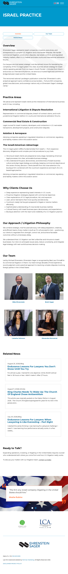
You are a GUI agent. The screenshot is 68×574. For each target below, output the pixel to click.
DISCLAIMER (7, 563)
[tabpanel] (34, 493)
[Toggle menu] (62, 4)
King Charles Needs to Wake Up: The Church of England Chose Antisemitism (32, 393)
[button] (55, 3)
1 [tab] (32, 508)
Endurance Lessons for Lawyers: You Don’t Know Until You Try (31, 367)
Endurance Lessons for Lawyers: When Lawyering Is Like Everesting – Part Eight (30, 420)
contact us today (45, 460)
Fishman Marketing (28, 560)
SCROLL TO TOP (3, 515)
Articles (22, 389)
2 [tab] (36, 508)
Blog (22, 364)
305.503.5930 (16, 556)
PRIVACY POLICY (16, 563)
